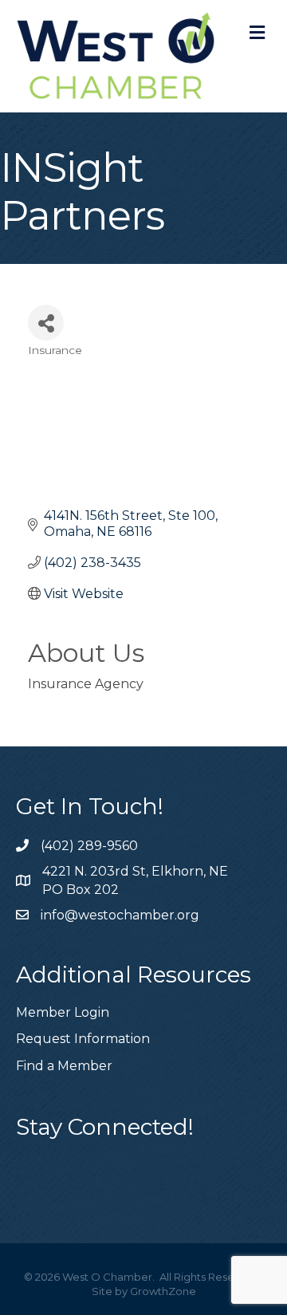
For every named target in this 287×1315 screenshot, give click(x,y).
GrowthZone (163, 1291)
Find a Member (64, 1065)
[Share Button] (46, 323)
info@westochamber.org (120, 915)
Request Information (83, 1038)
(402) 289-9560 (89, 845)
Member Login (62, 1012)
